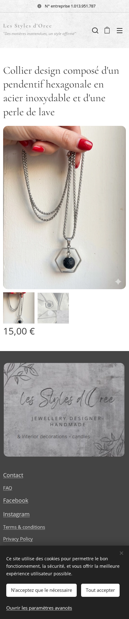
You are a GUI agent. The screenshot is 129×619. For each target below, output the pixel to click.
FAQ (7, 488)
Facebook (15, 500)
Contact (13, 475)
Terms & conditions (24, 527)
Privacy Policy (18, 539)
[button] (94, 30)
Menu (119, 30)
